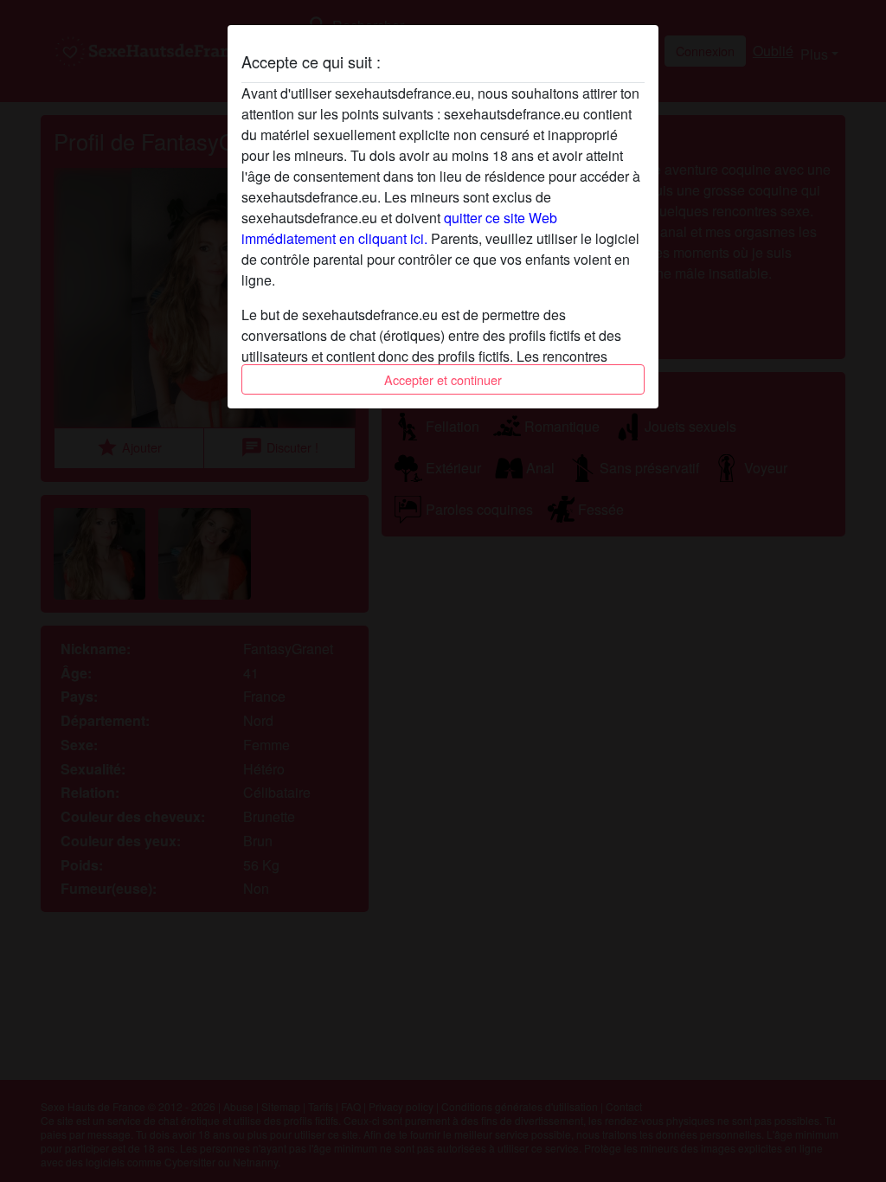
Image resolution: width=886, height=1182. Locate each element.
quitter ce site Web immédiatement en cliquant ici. (399, 228)
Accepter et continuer (443, 379)
